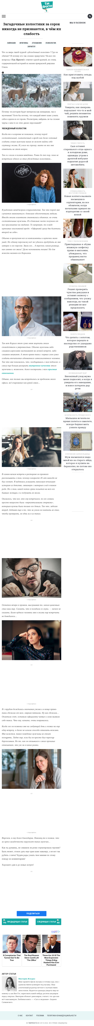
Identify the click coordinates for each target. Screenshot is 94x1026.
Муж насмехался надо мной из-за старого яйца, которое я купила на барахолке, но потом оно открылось (77, 463)
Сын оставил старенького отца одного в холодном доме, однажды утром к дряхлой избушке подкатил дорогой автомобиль (78, 155)
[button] (3, 73)
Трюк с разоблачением (77, 241)
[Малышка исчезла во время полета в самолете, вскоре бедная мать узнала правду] (77, 403)
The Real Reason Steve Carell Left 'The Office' (31, 957)
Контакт (29, 1015)
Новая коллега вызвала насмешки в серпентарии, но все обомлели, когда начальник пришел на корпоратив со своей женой (77, 205)
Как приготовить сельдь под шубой (78, 76)
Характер (31, 46)
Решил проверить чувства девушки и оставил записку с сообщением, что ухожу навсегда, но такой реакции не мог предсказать (77, 298)
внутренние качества (39, 365)
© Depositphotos (31, 204)
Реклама (40, 1015)
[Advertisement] (31, 276)
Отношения (37, 43)
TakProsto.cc (34, 1023)
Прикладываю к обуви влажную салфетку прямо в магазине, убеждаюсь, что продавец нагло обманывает (78, 252)
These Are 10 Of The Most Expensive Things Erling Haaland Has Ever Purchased (51, 960)
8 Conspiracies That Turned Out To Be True (12, 957)
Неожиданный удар (78, 373)
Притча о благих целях (77, 104)
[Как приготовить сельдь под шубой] (77, 57)
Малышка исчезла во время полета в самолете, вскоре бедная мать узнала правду (77, 423)
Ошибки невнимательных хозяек (77, 71)
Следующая (46, 922)
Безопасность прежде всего (78, 415)
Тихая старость (78, 143)
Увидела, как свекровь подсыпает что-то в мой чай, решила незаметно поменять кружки (77, 112)
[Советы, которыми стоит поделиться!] (47, 6)
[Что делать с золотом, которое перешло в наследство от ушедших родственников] (77, 322)
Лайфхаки (11, 43)
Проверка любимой (77, 286)
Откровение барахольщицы (77, 454)
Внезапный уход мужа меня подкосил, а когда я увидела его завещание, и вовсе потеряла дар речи (77, 382)
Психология (51, 43)
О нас (20, 1015)
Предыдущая (17, 922)
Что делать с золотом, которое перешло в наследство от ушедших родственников (78, 342)
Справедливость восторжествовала (77, 192)
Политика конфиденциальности (61, 1015)
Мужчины (24, 43)
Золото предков (77, 334)
